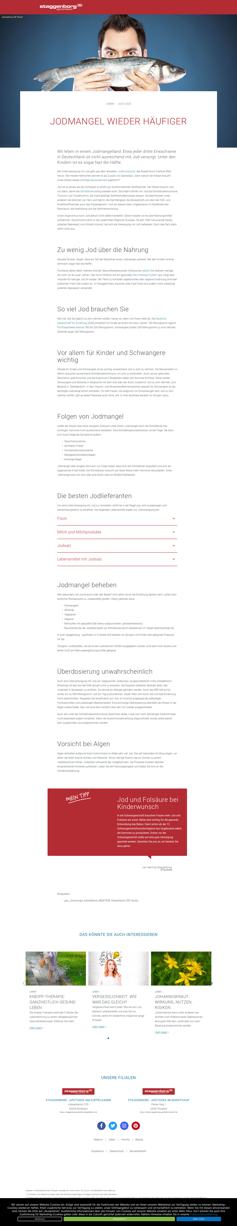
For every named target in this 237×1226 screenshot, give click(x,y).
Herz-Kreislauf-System (145, 275)
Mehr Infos (199, 1219)
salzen (146, 270)
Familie (125, 1139)
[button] (108, 1038)
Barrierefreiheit (138, 1151)
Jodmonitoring (126, 171)
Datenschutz (117, 1151)
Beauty (139, 1139)
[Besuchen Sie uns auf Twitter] (113, 1126)
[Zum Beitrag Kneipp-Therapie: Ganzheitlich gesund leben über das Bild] (56, 969)
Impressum (97, 1151)
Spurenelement (98, 180)
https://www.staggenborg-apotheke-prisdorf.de (158, 1112)
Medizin (98, 1139)
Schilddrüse (86, 191)
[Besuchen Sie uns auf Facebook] (101, 1126)
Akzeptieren (119, 1219)
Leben (110, 103)
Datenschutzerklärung (203, 1214)
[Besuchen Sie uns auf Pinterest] (136, 1126)
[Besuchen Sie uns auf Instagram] (124, 1126)
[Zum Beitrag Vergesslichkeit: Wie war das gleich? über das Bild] (118, 969)
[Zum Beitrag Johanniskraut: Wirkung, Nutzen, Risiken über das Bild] (181, 969)
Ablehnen (40, 1219)
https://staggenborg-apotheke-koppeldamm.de (78, 1112)
